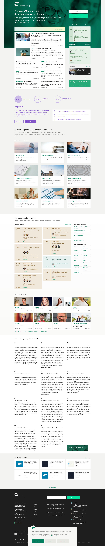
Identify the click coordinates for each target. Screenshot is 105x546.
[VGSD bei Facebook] (14, 539)
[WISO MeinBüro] (19, 534)
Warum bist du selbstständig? (33, 331)
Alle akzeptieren (37, 541)
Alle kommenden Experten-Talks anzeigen (54, 515)
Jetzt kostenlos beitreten (78, 15)
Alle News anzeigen (61, 90)
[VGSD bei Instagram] (18, 539)
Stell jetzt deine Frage (30, 121)
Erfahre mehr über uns (40, 20)
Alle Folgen (88, 66)
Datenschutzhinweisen (55, 535)
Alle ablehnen (50, 541)
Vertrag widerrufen (18, 522)
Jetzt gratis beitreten (73, 497)
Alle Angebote (88, 77)
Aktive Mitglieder (44, 331)
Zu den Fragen (19, 121)
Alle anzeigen (88, 24)
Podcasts (24, 331)
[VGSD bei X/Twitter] (20, 539)
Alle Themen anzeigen (86, 140)
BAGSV (24, 517)
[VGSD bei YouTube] (23, 539)
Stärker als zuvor (17, 331)
